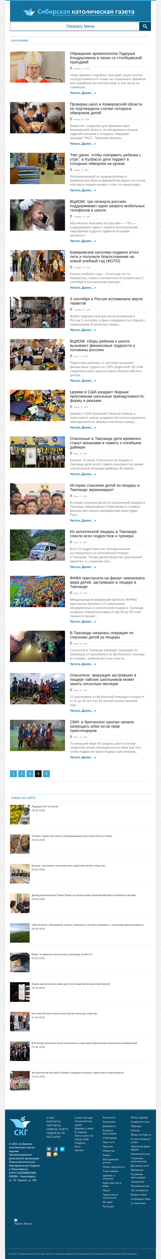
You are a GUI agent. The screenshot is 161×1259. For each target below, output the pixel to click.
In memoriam (138, 1203)
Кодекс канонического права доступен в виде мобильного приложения (71, 984)
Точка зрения (110, 1171)
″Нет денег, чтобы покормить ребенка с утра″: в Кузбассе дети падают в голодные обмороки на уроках (105, 159)
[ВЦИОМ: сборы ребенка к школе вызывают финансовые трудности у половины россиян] (37, 354)
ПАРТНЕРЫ (54, 1125)
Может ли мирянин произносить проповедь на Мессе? (62, 954)
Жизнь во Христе (141, 1134)
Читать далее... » (83, 93)
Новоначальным (140, 1153)
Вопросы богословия (109, 1132)
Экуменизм (137, 1181)
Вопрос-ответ (139, 1194)
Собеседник (110, 1137)
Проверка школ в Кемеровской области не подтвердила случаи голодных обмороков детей (106, 108)
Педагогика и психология (110, 1196)
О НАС (51, 1117)
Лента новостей (84, 1135)
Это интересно (139, 1190)
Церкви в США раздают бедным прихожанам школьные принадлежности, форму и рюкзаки (107, 396)
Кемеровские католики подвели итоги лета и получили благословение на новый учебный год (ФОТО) (104, 256)
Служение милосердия (138, 1176)
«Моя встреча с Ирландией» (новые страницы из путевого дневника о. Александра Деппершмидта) (87, 924)
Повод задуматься (114, 1166)
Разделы (80, 1142)
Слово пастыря (84, 1117)
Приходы (136, 1126)
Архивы (79, 1150)
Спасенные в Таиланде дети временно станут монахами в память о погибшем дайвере (105, 442)
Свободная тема (140, 1198)
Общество (109, 1150)
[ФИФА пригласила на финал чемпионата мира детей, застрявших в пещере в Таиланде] (37, 591)
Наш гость (109, 1142)
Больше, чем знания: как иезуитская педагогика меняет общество (68, 865)
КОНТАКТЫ (54, 1121)
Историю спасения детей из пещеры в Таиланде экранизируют (105, 487)
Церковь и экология (109, 1177)
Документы (109, 1126)
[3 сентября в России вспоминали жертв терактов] (37, 312)
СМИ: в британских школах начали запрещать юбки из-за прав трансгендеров (102, 726)
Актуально (109, 1117)
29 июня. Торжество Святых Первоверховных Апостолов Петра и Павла (72, 836)
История (108, 1202)
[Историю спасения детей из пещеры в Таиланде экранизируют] (37, 499)
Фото (77, 1146)
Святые (135, 1130)
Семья (106, 1155)
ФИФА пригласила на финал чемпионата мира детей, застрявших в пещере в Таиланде (107, 582)
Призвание (137, 1170)
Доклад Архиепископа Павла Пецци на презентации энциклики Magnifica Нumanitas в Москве (84, 895)
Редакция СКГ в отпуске (45, 806)
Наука (106, 1190)
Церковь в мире (84, 1128)
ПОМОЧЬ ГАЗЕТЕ (57, 1129)
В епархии (81, 1132)
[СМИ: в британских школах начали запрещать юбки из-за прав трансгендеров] (37, 735)
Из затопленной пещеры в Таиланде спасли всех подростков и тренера (103, 533)
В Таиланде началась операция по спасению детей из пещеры (101, 635)
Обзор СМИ (81, 1139)
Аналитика (109, 1121)
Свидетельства (140, 1121)
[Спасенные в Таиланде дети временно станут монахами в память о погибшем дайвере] (37, 452)
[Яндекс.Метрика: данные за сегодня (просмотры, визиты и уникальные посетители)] (23, 1222)
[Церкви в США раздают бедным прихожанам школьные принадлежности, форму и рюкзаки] (37, 405)
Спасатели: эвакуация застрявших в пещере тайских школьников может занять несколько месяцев (103, 679)
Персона (108, 1146)
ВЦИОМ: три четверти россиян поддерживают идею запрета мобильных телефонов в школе (107, 205)
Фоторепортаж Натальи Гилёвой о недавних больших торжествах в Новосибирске (78, 1072)
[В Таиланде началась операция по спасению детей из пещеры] (37, 646)
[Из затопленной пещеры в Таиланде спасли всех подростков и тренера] (37, 545)
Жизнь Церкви (139, 1117)
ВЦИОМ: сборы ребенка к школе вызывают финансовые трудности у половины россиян (102, 345)
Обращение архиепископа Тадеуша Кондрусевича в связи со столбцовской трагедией (106, 57)
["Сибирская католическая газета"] (80, 12)
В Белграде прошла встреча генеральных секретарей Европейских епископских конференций (84, 1043)
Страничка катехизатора (138, 1160)
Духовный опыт (140, 1165)
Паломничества (140, 1186)
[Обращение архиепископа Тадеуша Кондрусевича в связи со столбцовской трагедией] (37, 67)
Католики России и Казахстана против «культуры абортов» (65, 1013)
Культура (108, 1206)
